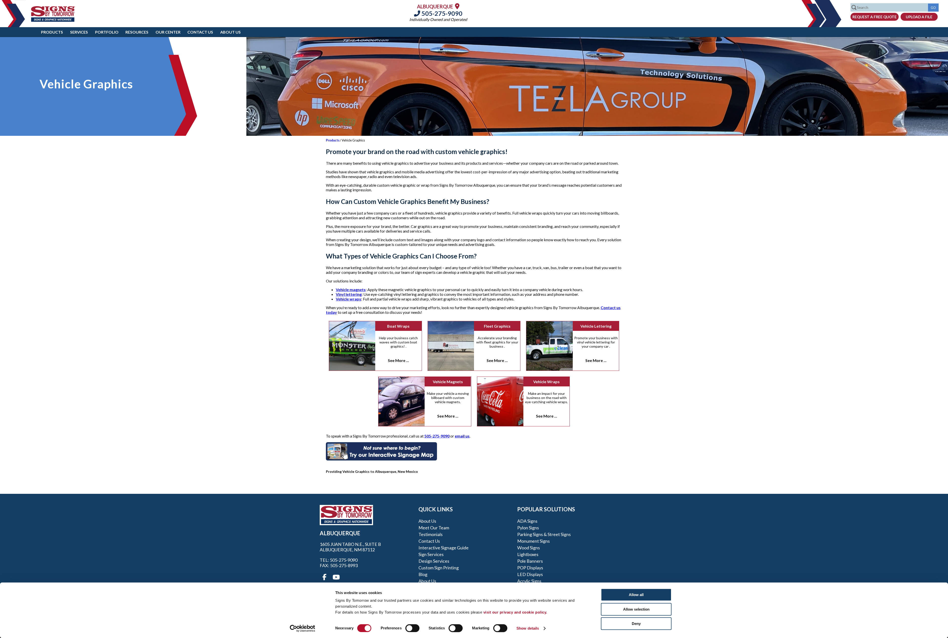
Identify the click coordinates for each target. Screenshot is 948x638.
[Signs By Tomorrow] (53, 20)
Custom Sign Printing (438, 567)
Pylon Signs (528, 527)
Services (79, 32)
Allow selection (636, 609)
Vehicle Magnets (448, 381)
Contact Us (200, 32)
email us (462, 436)
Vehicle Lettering (596, 326)
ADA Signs (527, 521)
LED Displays (530, 574)
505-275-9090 (441, 13)
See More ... (398, 360)
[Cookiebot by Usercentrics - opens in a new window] (302, 628)
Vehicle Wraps (546, 381)
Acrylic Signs (529, 581)
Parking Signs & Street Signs (544, 534)
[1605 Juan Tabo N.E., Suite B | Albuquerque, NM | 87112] (457, 6)
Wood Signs (528, 547)
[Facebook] (324, 577)
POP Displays (530, 567)
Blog (422, 574)
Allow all (636, 595)
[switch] (412, 628)
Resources (136, 32)
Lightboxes (527, 554)
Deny (636, 623)
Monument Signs (533, 541)
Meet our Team (433, 527)
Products (52, 32)
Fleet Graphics (497, 326)
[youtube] (335, 577)
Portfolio (106, 32)
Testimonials (430, 534)
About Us (230, 32)
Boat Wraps (398, 326)
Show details (527, 628)
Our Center (168, 32)
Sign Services (431, 554)
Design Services (433, 561)
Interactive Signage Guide (443, 547)
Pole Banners (530, 561)
